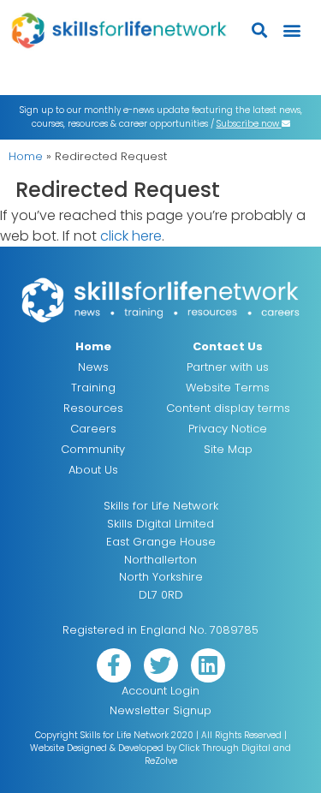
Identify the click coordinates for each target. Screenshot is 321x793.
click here (131, 236)
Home (26, 156)
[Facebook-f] (114, 665)
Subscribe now (249, 123)
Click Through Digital (224, 748)
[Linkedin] (208, 665)
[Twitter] (161, 665)
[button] (260, 30)
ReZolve (161, 760)
